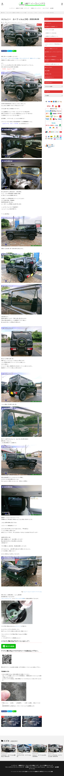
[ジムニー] (21, 100)
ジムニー (15, 22)
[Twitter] (9, 51)
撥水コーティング (34, 58)
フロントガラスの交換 (13, 58)
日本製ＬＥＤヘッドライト (36, 8)
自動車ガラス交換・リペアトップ (22, 8)
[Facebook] (4, 51)
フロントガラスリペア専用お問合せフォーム (53, 44)
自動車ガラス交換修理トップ (51, 26)
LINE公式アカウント (50, 77)
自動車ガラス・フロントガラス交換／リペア (28, 765)
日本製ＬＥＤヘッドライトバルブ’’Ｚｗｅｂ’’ (53, 52)
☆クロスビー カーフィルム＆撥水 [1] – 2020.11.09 (8, 756)
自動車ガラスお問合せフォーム (52, 36)
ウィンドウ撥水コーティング (51, 48)
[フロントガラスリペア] (13, 700)
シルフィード (20, 22)
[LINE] (14, 51)
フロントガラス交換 (19, 598)
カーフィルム (30, 12)
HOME (3, 12)
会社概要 (51, 8)
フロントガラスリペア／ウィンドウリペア (53, 40)
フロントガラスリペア (24, 58)
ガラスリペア (18, 626)
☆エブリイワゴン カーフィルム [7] (24, 756)
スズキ (35, 12)
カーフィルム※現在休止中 (51, 56)
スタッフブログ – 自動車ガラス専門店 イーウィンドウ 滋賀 (16, 12)
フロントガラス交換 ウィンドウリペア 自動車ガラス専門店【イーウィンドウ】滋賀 (36, 771)
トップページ (12, 8)
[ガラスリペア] (16, 623)
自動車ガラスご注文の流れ (51, 33)
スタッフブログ (46, 8)
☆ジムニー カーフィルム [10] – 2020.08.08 (46, 12)
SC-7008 (7, 22)
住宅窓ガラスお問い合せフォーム (52, 64)
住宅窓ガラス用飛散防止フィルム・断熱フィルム (53, 60)
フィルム (40, 591)
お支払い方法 (48, 73)
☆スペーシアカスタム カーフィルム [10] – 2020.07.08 (55, 756)
